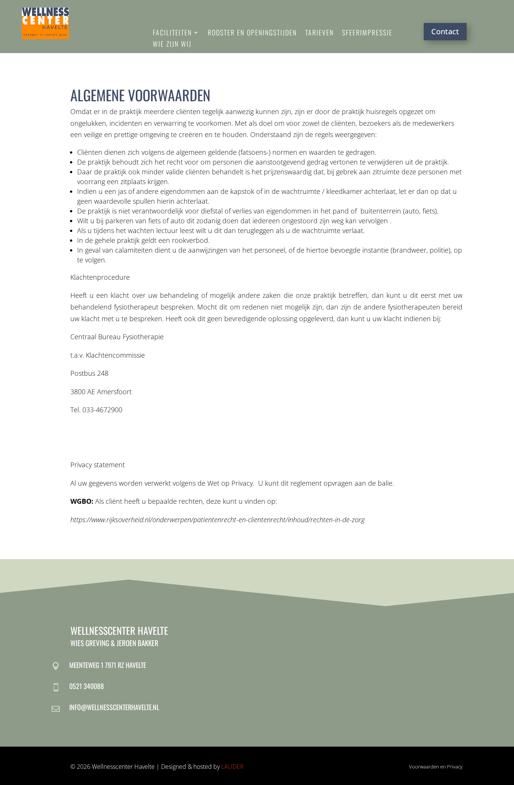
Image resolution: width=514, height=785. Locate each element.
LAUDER (232, 766)
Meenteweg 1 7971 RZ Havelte (107, 665)
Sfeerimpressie (367, 33)
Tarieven (319, 33)
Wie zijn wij (172, 45)
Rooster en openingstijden (252, 33)
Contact (445, 31)
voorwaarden (169, 94)
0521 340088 (86, 686)
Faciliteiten (172, 33)
